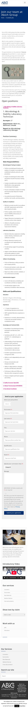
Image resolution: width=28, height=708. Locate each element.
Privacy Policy (5, 696)
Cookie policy (13, 696)
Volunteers (7, 630)
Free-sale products (9, 601)
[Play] (4, 577)
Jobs (5, 627)
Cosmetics (6, 589)
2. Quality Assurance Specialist (11, 382)
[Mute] (21, 577)
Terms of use (22, 696)
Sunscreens (7, 592)
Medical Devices (8, 598)
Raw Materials (7, 595)
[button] (14, 107)
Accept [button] (16, 706)
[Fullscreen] (23, 577)
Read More (22, 706)
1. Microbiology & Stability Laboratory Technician (12, 107)
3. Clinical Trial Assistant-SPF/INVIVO (12, 385)
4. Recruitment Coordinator (10, 389)
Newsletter (14, 697)
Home (2, 17)
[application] (14, 573)
